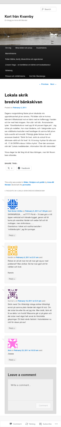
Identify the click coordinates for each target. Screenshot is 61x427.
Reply (12, 235)
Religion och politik (37, 182)
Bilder (26, 182)
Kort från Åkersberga (37, 76)
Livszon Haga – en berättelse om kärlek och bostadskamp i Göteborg (28, 67)
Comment (43, 405)
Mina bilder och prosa (23, 47)
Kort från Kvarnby (19, 16)
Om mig (8, 47)
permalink (27, 184)
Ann (9, 350)
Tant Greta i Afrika (15, 211)
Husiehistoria (41, 47)
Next (53, 84)
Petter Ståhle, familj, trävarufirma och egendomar (24, 59)
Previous (44, 84)
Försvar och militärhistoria (15, 76)
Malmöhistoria (10, 53)
